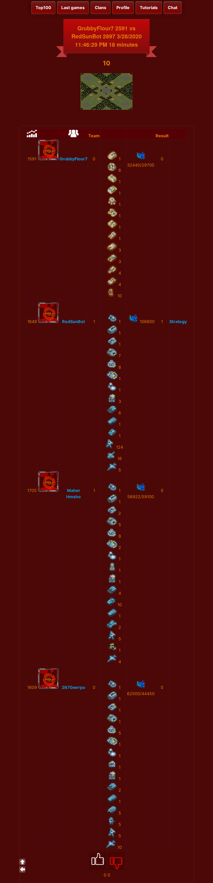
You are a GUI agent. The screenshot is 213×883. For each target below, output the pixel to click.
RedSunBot (73, 321)
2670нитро (73, 687)
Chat (172, 7)
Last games (73, 7)
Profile (123, 7)
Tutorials (149, 7)
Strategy (178, 321)
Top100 (43, 7)
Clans (100, 7)
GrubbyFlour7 (73, 158)
